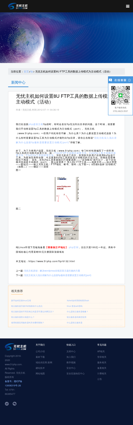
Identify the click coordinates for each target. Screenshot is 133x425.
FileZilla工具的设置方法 (40, 155)
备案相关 (101, 368)
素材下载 (40, 357)
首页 (26, 71)
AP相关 (101, 351)
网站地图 (40, 373)
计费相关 (101, 373)
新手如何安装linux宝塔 (21, 300)
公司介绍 (40, 351)
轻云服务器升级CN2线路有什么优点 (26, 305)
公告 (99, 379)
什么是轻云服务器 (74, 322)
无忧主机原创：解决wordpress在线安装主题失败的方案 (52, 270)
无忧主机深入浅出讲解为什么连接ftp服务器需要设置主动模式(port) (57, 275)
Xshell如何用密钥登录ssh (78, 300)
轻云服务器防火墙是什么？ (23, 317)
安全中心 (71, 368)
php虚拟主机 (36, 124)
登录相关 (101, 357)
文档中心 (71, 351)
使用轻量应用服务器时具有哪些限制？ (27, 322)
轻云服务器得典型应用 (76, 317)
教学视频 (71, 362)
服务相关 (101, 362)
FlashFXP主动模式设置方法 (70, 152)
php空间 (74, 247)
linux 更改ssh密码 (74, 305)
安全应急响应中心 (75, 373)
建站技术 (40, 368)
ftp (31, 71)
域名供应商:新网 (44, 362)
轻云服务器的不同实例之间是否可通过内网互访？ (32, 311)
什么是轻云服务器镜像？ (77, 311)
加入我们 (71, 357)
